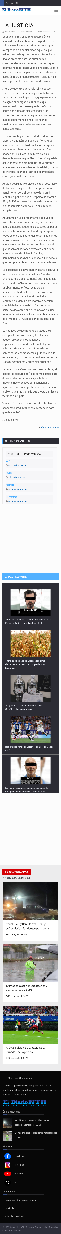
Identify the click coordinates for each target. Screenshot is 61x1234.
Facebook (19, 1156)
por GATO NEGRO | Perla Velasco (18, 32)
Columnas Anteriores (19, 441)
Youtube (19, 1173)
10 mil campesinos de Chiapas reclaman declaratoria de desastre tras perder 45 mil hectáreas (26, 662)
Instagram (19, 1165)
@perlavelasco (50, 427)
